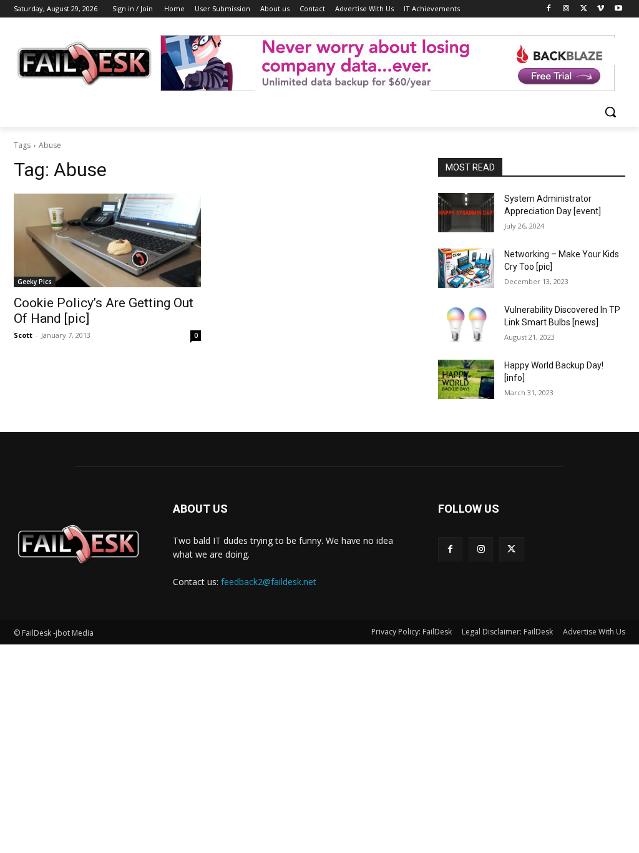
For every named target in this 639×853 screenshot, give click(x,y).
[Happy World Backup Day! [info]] (466, 379)
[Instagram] (566, 9)
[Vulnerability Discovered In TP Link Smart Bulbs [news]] (466, 323)
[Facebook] (549, 9)
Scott (23, 335)
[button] (610, 112)
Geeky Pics (34, 281)
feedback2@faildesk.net (268, 582)
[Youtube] (618, 9)
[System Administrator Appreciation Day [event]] (466, 212)
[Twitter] (584, 9)
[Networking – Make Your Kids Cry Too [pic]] (466, 268)
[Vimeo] (600, 9)
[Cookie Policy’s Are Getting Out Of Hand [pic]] (107, 240)
